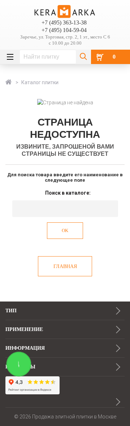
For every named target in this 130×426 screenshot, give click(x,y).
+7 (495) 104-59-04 (64, 30)
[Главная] (9, 82)
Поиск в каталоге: (68, 193)
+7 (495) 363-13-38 (64, 22)
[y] (83, 57)
